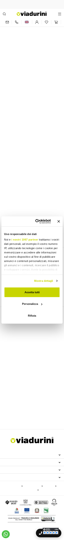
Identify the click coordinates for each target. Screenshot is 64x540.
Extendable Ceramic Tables (19, 339)
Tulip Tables (35, 376)
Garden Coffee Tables (35, 417)
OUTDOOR (11, 406)
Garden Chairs (47, 399)
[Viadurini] (32, 13)
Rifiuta (32, 315)
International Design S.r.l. (24, 454)
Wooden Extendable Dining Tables (24, 344)
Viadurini (10, 462)
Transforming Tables (14, 376)
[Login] (37, 22)
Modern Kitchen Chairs (35, 394)
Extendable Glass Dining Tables (22, 349)
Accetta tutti (32, 292)
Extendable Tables (17, 333)
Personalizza (30, 303)
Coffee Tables (11, 371)
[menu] (59, 14)
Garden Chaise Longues (17, 412)
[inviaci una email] (7, 22)
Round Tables (11, 367)
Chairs (8, 388)
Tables (8, 361)
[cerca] (4, 14)
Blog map (50, 486)
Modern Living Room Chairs (20, 399)
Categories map (33, 486)
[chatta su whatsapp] (6, 534)
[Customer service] (16, 22)
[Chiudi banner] (58, 221)
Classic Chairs (11, 394)
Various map (31, 490)
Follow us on (14, 477)
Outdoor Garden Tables (18, 382)
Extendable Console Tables (20, 354)
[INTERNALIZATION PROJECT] (31, 510)
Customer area (14, 469)
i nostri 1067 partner (24, 239)
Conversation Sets (44, 412)
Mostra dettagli (43, 280)
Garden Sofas (12, 417)
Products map (14, 486)
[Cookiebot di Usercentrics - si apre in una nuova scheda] (37, 221)
